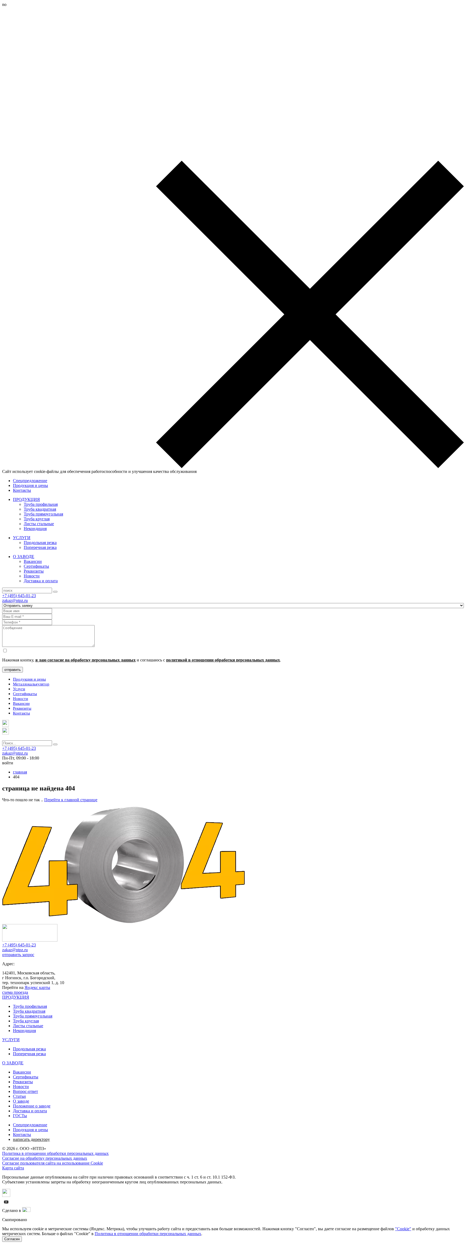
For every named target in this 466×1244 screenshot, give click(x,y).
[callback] (5, 733)
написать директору (31, 1139)
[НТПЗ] (29, 940)
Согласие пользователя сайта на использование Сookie (52, 1163)
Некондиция (35, 528)
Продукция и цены (30, 485)
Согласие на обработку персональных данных (44, 1158)
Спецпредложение (30, 480)
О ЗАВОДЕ (23, 556)
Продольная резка (40, 542)
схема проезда (15, 992)
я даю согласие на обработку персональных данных (85, 660)
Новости (32, 576)
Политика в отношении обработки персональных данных (55, 1153)
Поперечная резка (40, 547)
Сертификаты (36, 566)
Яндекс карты (37, 987)
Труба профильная (41, 504)
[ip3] (26, 1210)
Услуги (19, 689)
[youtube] (6, 1204)
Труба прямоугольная (43, 514)
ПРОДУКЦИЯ (26, 499)
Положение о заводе (31, 1106)
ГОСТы (20, 1115)
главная (20, 772)
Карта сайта (13, 1168)
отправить (12, 670)
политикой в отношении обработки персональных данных (223, 660)
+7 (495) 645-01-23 (19, 595)
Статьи (19, 1096)
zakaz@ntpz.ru (15, 600)
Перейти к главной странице (70, 799)
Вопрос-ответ (25, 1091)
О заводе (21, 1101)
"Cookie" (403, 1228)
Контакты (22, 490)
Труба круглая (37, 519)
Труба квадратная (40, 509)
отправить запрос (18, 954)
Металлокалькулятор (31, 684)
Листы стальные (39, 523)
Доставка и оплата (41, 581)
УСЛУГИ (21, 537)
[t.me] (5, 725)
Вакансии (33, 561)
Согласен (12, 1239)
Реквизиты (34, 571)
